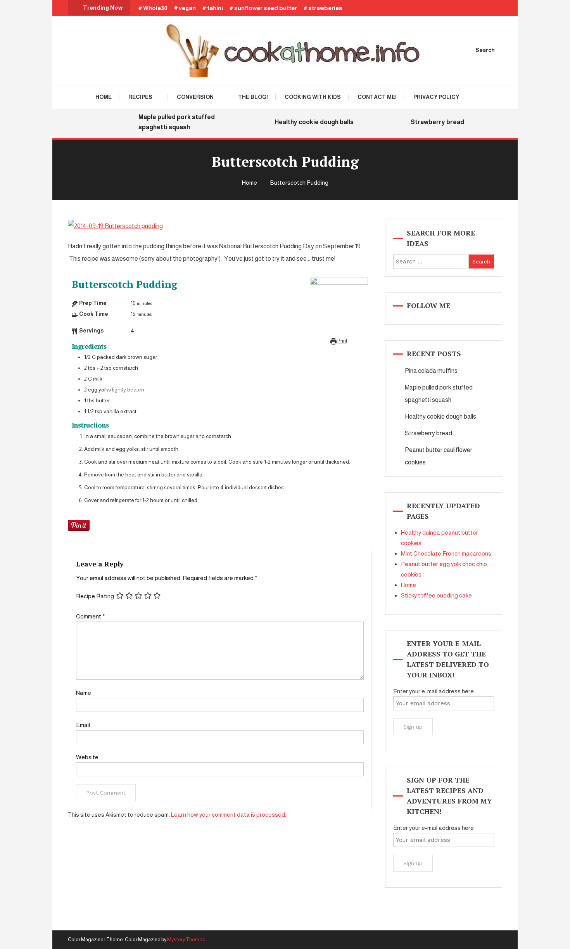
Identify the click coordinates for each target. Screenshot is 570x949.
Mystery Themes (186, 939)
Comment (90, 616)
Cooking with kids (313, 97)
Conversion (195, 97)
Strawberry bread (431, 122)
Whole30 (155, 8)
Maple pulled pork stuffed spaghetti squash (170, 122)
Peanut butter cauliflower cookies (438, 456)
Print (342, 341)
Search (485, 50)
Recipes (140, 97)
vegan (187, 8)
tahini (215, 8)
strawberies (325, 8)
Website (87, 757)
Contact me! (377, 97)
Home (103, 97)
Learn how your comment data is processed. (228, 814)
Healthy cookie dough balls (307, 122)
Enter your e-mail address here (433, 691)
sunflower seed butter (265, 8)
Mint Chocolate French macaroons (446, 553)
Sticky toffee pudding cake (436, 595)
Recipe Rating (95, 596)
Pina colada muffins (431, 370)
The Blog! (253, 97)
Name (83, 692)
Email (83, 725)
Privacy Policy (436, 97)
